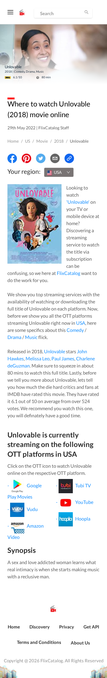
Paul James (62, 358)
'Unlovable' (77, 202)
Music (31, 337)
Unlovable (54, 351)
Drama (14, 337)
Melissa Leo (38, 358)
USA (80, 323)
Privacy (66, 626)
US (27, 141)
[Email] (55, 158)
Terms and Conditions (39, 642)
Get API (91, 626)
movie (42, 141)
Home (13, 141)
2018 (59, 141)
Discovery (39, 626)
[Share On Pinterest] (26, 158)
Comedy (75, 330)
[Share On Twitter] (40, 158)
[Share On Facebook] (12, 158)
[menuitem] (14, 630)
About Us (80, 642)
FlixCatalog (68, 273)
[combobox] (59, 172)
